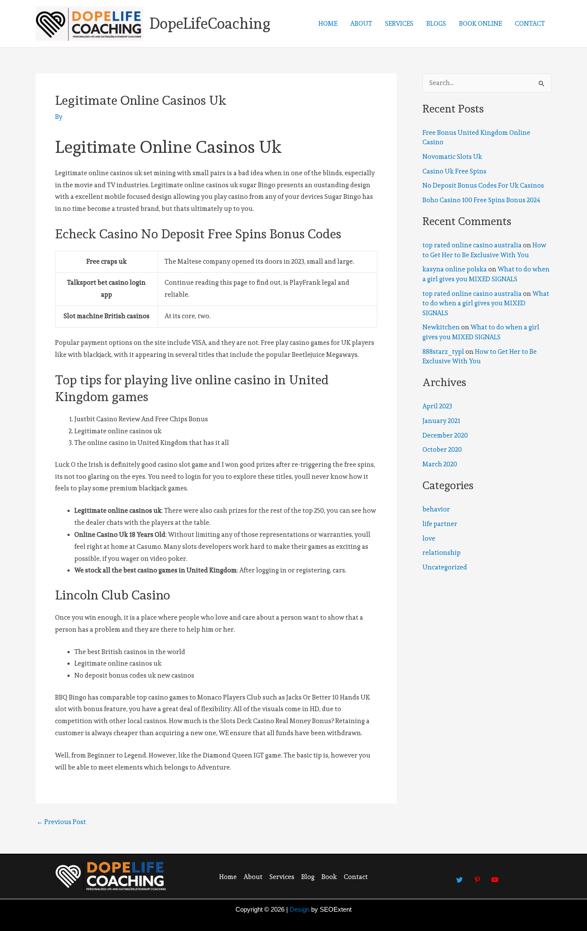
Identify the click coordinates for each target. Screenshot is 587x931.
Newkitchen (441, 327)
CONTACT (530, 23)
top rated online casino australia (472, 245)
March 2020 (439, 464)
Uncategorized (444, 567)
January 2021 (441, 421)
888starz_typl (443, 352)
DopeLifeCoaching (210, 23)
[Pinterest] (477, 875)
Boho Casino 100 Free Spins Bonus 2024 (481, 200)
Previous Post (61, 822)
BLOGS (436, 23)
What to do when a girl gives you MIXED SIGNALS (485, 303)
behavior (436, 509)
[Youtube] (495, 875)
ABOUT (361, 23)
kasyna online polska (454, 269)
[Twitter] (459, 875)
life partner (439, 524)
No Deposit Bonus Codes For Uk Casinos (483, 185)
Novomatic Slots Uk (452, 157)
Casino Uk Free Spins (454, 171)
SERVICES (399, 23)
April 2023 (437, 406)
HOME (327, 23)
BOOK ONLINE (480, 23)
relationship (441, 553)
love (428, 538)
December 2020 (445, 435)
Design (299, 909)
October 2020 (442, 449)
